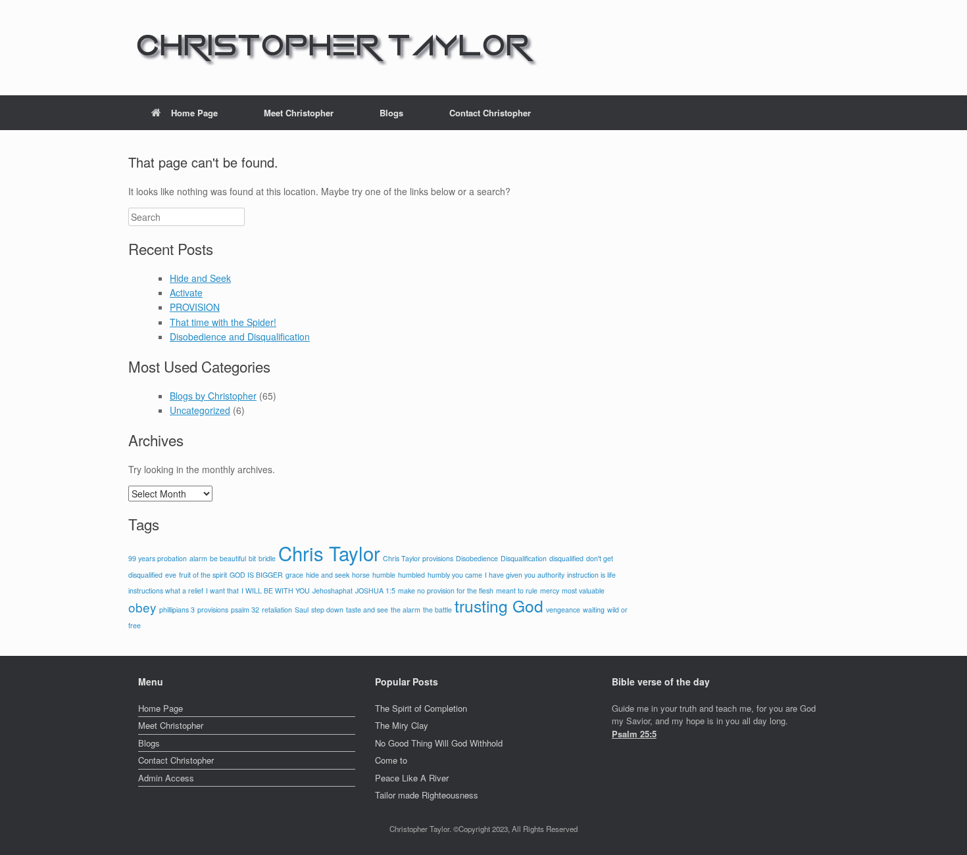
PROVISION (195, 306)
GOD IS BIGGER (256, 575)
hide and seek (327, 575)
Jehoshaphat (332, 590)
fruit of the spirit (203, 575)
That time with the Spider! (223, 322)
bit (252, 558)
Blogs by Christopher (213, 395)
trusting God (499, 605)
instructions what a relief (165, 590)
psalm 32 (245, 609)
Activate (186, 292)
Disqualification (524, 558)
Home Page (194, 112)
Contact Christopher (490, 112)
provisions (212, 609)
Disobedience (477, 558)
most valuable (583, 590)
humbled (411, 575)
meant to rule (516, 590)
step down (327, 609)
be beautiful (228, 558)
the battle (437, 609)
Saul (302, 609)
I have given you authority (524, 575)
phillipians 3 (177, 609)
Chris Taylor (329, 552)
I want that (222, 590)
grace (294, 575)
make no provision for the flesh (445, 590)
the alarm (405, 609)
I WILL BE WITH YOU (275, 590)
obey (142, 607)
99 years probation (157, 558)
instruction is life (591, 575)
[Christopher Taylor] (333, 48)
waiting (594, 609)
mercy (549, 590)
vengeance (563, 609)
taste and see (367, 609)
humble (383, 575)
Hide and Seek (200, 278)
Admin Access (166, 778)
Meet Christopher (299, 112)
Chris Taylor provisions (418, 558)
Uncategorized (200, 410)
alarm (198, 558)
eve (170, 575)
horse (361, 575)
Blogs (391, 112)
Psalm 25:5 (634, 734)
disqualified (566, 558)
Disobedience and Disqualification (240, 336)
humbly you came (455, 575)
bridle (267, 558)
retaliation (277, 609)
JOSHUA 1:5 (375, 590)
